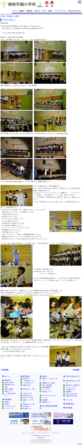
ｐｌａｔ (45, 398)
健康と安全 (26, 385)
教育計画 (26, 378)
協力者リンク (27, 408)
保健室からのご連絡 (48, 383)
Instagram (26, 406)
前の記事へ (5, 370)
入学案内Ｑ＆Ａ (70, 389)
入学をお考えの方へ (74, 11)
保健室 (7, 402)
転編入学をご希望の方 (73, 385)
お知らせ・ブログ (40, 11)
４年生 (16, 16)
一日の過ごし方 (28, 383)
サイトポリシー (32, 433)
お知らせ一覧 (27, 393)
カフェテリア (46, 389)
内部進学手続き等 (71, 396)
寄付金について (47, 391)
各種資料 (45, 400)
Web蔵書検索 (46, 387)
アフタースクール (60, 11)
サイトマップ (55, 433)
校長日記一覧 (27, 395)
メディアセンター (10, 406)
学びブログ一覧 (28, 398)
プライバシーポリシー (44, 433)
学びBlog (10, 16)
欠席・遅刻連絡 (47, 385)
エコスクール (9, 408)
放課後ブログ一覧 (28, 404)
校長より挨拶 (9, 382)
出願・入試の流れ (71, 394)
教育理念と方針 (10, 385)
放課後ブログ (46, 402)
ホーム (15, 11)
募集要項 (68, 391)
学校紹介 (22, 11)
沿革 (6, 387)
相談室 (7, 404)
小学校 (3, 16)
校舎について (9, 391)
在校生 (50, 11)
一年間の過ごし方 (28, 381)
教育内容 (29, 11)
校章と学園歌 (9, 389)
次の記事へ (76, 370)
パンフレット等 (71, 387)
